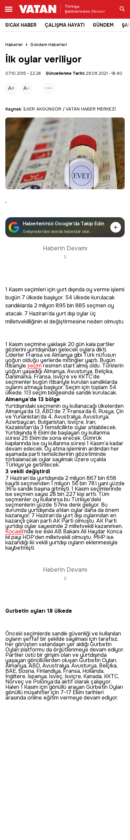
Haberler (14, 44)
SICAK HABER (21, 25)
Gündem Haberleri (48, 44)
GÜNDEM (103, 25)
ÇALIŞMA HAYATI (65, 25)
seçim (34, 366)
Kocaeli (14, 532)
